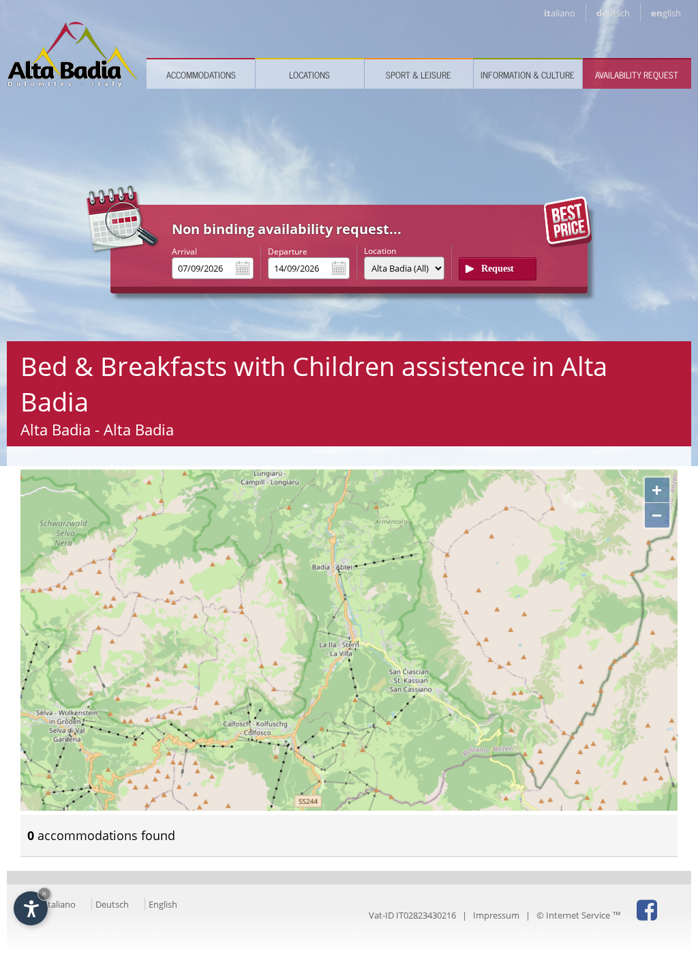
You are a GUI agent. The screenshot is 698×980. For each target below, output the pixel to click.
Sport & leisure (418, 75)
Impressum (496, 915)
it (559, 13)
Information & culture (528, 75)
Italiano (60, 904)
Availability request (636, 75)
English (163, 904)
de (613, 13)
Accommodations (201, 75)
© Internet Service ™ (578, 915)
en (666, 13)
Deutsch (112, 904)
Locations (309, 75)
